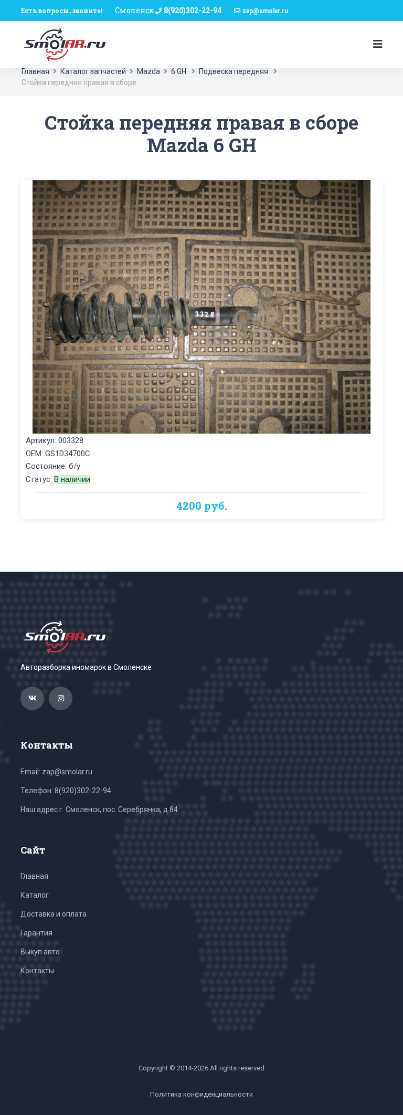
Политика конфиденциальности (201, 1094)
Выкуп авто (40, 952)
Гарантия (36, 933)
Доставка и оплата (53, 914)
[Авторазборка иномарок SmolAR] (62, 44)
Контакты (37, 970)
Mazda (148, 71)
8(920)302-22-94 (192, 10)
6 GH (178, 71)
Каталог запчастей (93, 71)
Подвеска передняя (233, 71)
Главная (35, 71)
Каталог (34, 895)
